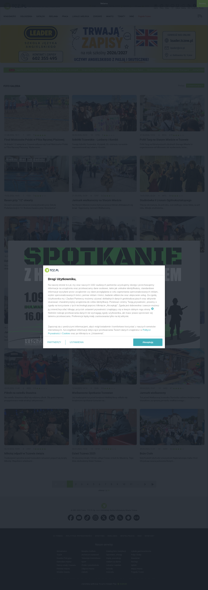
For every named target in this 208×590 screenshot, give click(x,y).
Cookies (66, 333)
